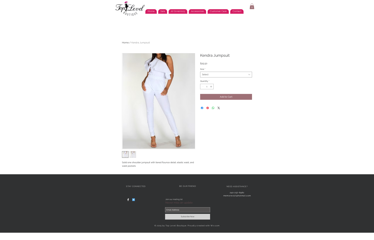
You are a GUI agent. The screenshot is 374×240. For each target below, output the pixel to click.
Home (125, 42)
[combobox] (226, 74)
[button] (252, 6)
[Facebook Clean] (128, 199)
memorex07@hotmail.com (237, 196)
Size (202, 69)
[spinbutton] (206, 86)
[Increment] (211, 86)
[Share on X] (218, 108)
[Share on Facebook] (202, 108)
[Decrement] (202, 86)
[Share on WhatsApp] (213, 108)
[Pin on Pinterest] (207, 108)
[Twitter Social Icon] (133, 199)
